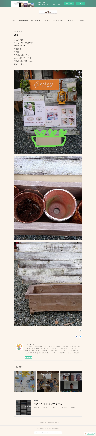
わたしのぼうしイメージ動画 (75, 20)
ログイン (80, 3)
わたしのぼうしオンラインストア (54, 20)
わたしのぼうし (35, 20)
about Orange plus (23, 20)
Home (13, 20)
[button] (13, 20)
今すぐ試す (69, 3)
